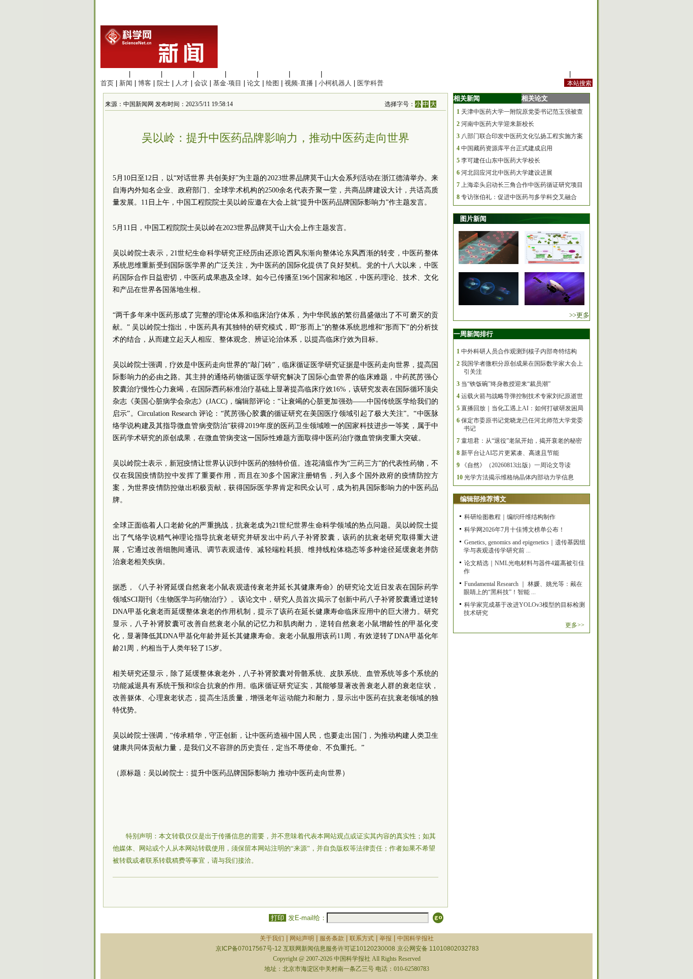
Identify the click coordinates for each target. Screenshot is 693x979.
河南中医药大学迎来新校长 (497, 123)
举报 (385, 938)
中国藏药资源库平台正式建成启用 (506, 148)
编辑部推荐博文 (483, 499)
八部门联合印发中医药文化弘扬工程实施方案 (522, 136)
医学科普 (370, 83)
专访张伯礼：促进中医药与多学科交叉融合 (519, 197)
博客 (144, 83)
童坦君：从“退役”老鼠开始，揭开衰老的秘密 (521, 440)
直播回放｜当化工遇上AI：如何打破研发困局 (522, 408)
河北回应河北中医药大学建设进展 (506, 172)
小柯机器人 (335, 83)
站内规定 (554, 74)
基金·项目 (227, 83)
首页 (107, 83)
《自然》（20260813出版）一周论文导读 (516, 465)
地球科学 (273, 74)
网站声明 (302, 938)
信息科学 (241, 74)
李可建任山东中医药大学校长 (500, 160)
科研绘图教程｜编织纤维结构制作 (510, 516)
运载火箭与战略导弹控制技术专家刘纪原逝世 (522, 396)
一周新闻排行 (473, 334)
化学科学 (177, 74)
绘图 (272, 83)
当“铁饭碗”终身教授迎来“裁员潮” (505, 383)
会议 (200, 83)
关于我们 (272, 938)
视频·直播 (299, 83)
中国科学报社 (415, 938)
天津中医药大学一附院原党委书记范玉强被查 (522, 111)
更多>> (574, 625)
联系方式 (362, 938)
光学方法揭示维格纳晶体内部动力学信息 (519, 477)
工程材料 (209, 74)
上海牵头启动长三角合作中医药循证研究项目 (522, 184)
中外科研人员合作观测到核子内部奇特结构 (519, 351)
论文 (253, 83)
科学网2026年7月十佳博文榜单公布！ (514, 529)
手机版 (583, 74)
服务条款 (332, 938)
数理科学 (305, 74)
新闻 (125, 83)
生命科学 (113, 74)
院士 (163, 83)
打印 (277, 918)
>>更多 (579, 315)
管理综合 (337, 74)
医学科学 (145, 74)
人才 (182, 83)
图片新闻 (473, 218)
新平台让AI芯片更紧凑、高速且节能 (510, 452)
